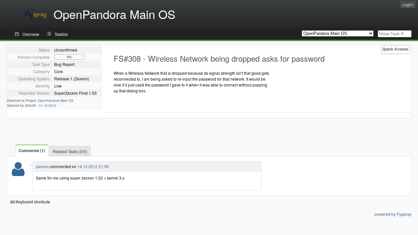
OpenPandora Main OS (55, 100)
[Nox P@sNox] (18, 173)
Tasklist (61, 34)
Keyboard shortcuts (32, 201)
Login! (407, 4)
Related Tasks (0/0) (70, 151)
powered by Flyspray (393, 214)
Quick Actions (395, 49)
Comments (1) (32, 150)
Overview (31, 34)
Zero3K (30, 105)
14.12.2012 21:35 (93, 166)
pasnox (42, 166)
